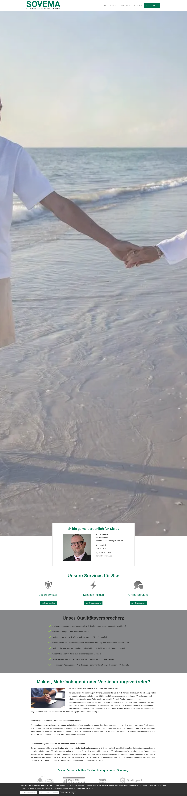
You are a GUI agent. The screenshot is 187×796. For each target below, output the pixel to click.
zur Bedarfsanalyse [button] (48, 603)
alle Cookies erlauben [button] (29, 793)
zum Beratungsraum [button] (138, 603)
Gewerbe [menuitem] (124, 6)
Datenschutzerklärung (84, 788)
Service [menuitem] (137, 6)
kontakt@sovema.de (104, 556)
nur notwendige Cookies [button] (49, 793)
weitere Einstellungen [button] (68, 793)
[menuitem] (105, 5)
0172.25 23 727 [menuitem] (152, 6)
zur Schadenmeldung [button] (93, 603)
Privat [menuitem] (112, 6)
